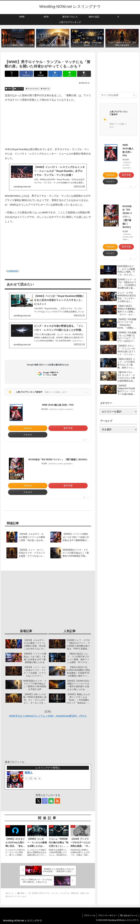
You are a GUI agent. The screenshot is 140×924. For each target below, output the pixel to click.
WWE (10, 89)
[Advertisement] (48, 125)
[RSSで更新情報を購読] (39, 778)
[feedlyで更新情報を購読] (35, 778)
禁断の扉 (46, 89)
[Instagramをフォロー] (31, 778)
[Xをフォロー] (26, 778)
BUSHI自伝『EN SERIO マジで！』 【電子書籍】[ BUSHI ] (57, 459)
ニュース (19, 89)
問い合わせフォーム (128, 915)
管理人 (29, 772)
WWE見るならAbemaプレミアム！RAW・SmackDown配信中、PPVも (48, 715)
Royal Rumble (33, 89)
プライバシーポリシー (107, 915)
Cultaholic (12, 271)
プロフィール (89, 915)
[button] (84, 74)
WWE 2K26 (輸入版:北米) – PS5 (58, 405)
